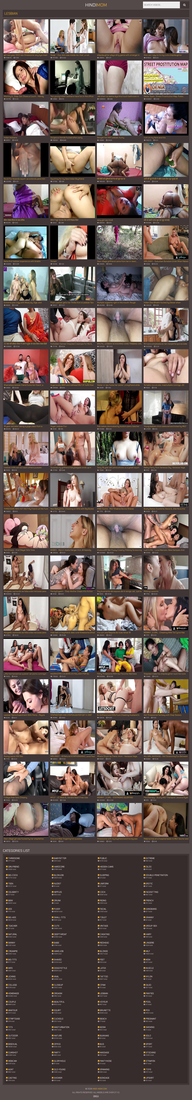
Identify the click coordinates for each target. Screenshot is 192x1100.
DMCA (96, 1096)
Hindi (96, 5)
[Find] (184, 5)
